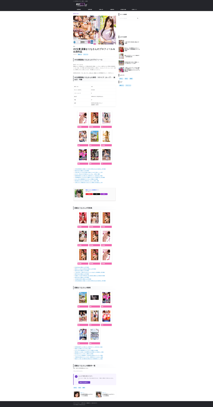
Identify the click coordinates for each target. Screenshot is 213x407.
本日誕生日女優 (123, 9)
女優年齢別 (79, 9)
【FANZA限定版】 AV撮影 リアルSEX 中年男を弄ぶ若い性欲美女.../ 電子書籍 (90, 168)
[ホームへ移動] (81, 4)
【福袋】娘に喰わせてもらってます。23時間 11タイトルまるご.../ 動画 (89, 357)
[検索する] (138, 18)
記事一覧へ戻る (76, 13)
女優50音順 (90, 9)
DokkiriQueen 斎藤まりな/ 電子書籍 (82, 267)
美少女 (80, 387)
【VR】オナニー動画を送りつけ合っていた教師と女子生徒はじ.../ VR (88, 182)
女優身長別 (112, 9)
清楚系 (84, 387)
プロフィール (86, 54)
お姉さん (75, 387)
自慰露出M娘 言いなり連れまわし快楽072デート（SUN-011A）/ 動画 (88, 175)
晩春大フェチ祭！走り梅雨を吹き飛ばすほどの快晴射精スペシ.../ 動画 (89, 358)
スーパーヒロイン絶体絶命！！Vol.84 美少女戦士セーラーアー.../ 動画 (89, 355)
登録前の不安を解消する (84, 382)
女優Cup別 (101, 9)
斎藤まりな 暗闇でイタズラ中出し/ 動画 (83, 348)
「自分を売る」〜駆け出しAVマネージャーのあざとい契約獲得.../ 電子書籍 (90, 272)
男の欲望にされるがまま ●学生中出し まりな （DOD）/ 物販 (87, 180)
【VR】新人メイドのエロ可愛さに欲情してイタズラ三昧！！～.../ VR (88, 172)
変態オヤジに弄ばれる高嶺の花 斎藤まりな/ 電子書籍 (85, 268)
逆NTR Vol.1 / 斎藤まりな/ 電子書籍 (82, 277)
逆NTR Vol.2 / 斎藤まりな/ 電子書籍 (82, 170)
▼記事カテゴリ (134, 9)
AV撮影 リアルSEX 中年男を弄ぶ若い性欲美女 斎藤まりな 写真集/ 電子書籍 (90, 275)
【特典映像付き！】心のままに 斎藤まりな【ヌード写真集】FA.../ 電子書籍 (90, 177)
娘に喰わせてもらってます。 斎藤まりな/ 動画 (84, 353)
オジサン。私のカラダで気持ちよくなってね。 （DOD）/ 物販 (87, 174)
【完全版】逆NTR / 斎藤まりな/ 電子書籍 (83, 279)
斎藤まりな (80, 54)
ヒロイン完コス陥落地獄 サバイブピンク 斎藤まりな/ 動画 (86, 179)
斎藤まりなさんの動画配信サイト (92, 189)
